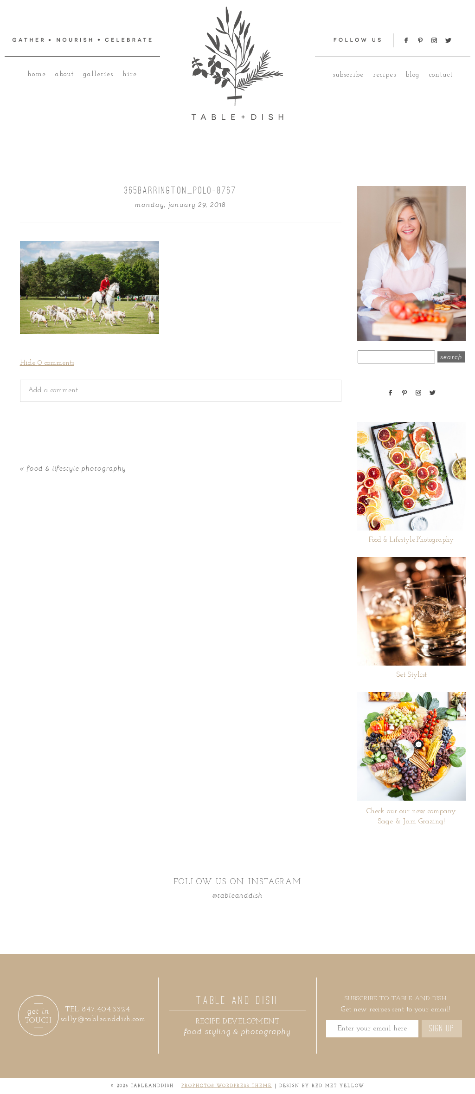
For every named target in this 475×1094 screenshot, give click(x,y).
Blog (412, 74)
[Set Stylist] (411, 611)
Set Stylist (411, 675)
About (64, 74)
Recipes (384, 74)
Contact (440, 74)
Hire (129, 74)
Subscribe (348, 74)
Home (36, 74)
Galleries (98, 74)
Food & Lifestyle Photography (76, 468)
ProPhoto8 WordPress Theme (226, 1086)
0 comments (47, 363)
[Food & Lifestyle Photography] (411, 476)
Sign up (442, 1028)
